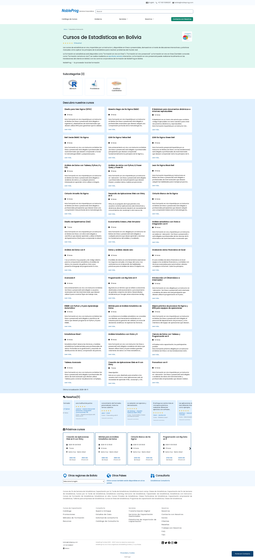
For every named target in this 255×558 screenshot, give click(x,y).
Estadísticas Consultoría (160, 480)
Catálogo (67, 511)
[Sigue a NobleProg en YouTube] (175, 542)
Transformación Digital (139, 511)
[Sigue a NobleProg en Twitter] (166, 542)
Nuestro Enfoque (103, 511)
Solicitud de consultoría (107, 518)
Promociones (69, 514)
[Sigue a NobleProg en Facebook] (169, 542)
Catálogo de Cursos (69, 19)
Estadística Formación (76, 29)
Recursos (67, 521)
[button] (189, 448)
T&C (163, 535)
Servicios (123, 19)
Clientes (165, 521)
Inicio (65, 29)
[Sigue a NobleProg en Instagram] (172, 542)
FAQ (163, 531)
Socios (165, 518)
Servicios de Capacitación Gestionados (141, 515)
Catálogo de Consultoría (107, 521)
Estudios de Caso (104, 514)
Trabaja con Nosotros (172, 528)
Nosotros (149, 19)
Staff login (127, 557)
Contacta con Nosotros (182, 19)
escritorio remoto (115, 56)
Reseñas (165, 524)
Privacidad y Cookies (127, 553)
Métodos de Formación (73, 518)
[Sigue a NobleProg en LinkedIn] (163, 542)
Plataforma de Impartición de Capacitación (142, 520)
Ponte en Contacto (242, 554)
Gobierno (98, 19)
